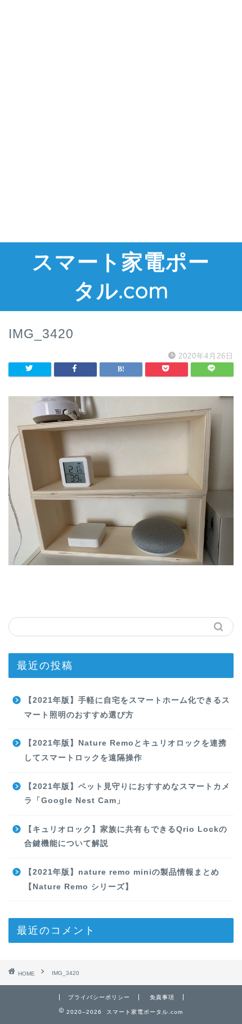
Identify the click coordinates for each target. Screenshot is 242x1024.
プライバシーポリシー (99, 997)
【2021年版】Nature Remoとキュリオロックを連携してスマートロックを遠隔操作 (125, 750)
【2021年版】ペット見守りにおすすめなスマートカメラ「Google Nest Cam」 (127, 793)
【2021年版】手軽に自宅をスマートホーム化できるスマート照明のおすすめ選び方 (127, 707)
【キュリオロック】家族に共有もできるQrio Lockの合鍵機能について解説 (125, 836)
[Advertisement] (121, 121)
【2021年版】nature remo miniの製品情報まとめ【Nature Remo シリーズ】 (121, 879)
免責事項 (162, 997)
